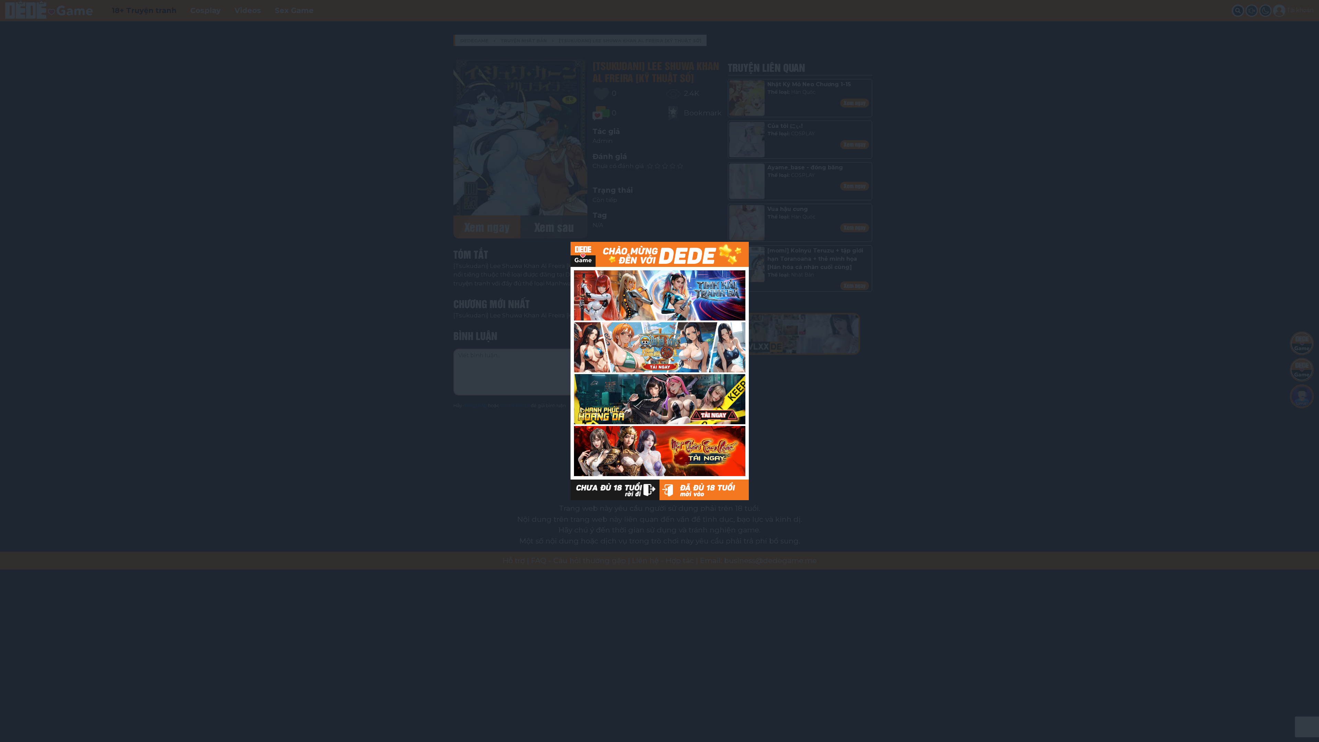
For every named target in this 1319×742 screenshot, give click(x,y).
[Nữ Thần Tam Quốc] (659, 451)
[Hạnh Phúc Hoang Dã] (659, 399)
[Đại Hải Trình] (659, 347)
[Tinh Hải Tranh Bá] (659, 295)
